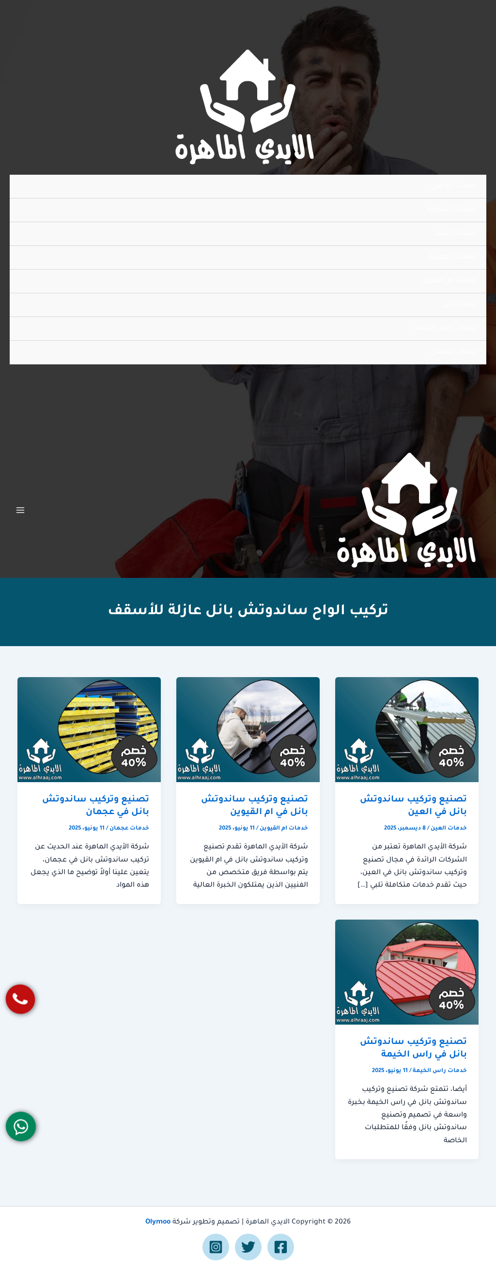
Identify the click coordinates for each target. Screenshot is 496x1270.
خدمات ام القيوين (449, 281)
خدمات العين (455, 234)
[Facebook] (280, 1247)
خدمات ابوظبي (454, 186)
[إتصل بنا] (20, 999)
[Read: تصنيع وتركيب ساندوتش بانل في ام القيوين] (248, 730)
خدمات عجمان (454, 352)
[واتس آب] (21, 1126)
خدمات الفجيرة (453, 257)
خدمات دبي (459, 305)
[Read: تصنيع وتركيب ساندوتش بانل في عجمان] (89, 730)
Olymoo (157, 1222)
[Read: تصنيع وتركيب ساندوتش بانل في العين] (407, 730)
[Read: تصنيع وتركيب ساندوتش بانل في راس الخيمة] (407, 973)
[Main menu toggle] (20, 510)
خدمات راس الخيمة (446, 329)
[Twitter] (248, 1247)
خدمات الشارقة (452, 210)
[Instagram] (215, 1247)
